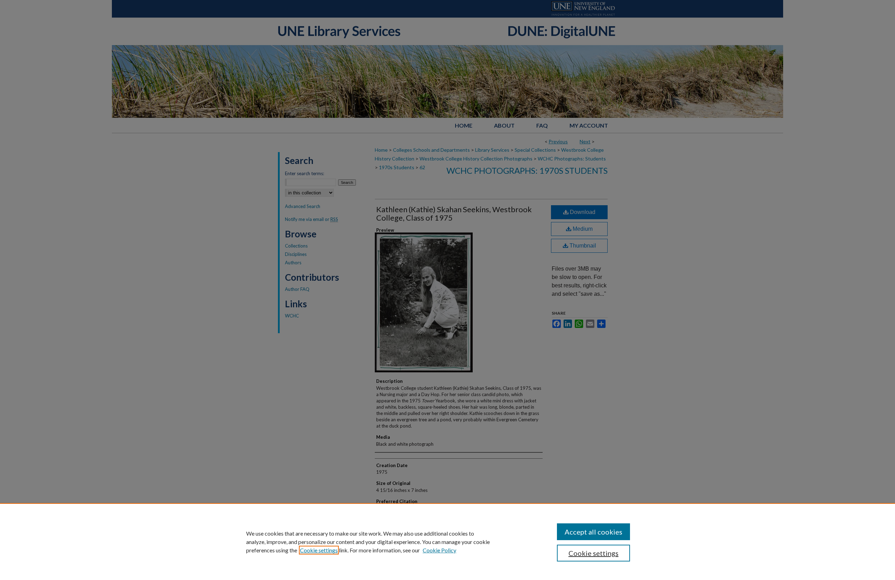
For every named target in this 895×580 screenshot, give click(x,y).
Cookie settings (319, 550)
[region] (447, 541)
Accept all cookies (593, 532)
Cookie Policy (439, 550)
